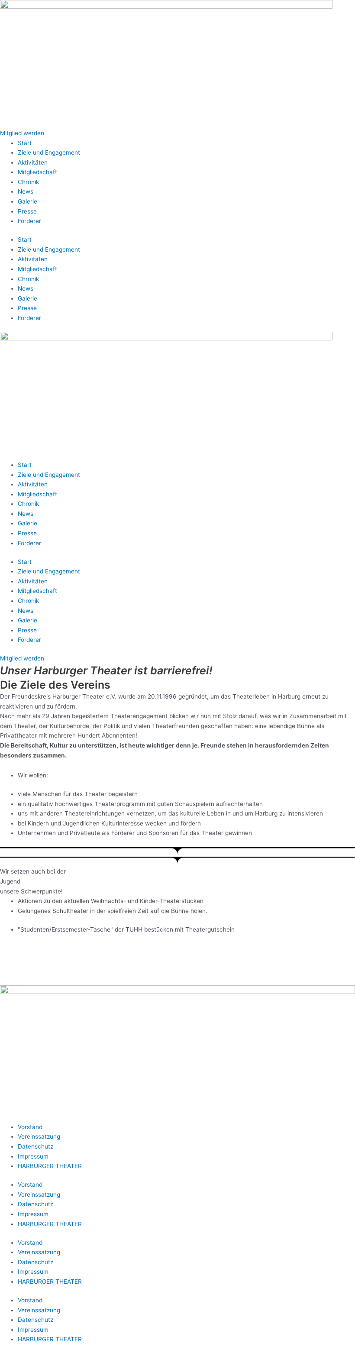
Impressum (33, 1156)
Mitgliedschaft (37, 171)
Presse (27, 211)
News (25, 191)
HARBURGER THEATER (50, 1165)
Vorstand (30, 1126)
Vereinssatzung (39, 1136)
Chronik (28, 181)
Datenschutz (35, 1146)
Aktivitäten (33, 162)
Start (25, 142)
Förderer (29, 220)
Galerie (27, 201)
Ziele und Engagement (49, 152)
